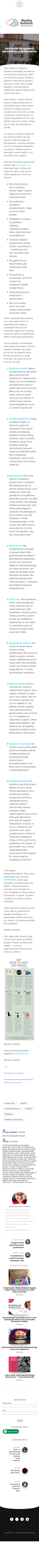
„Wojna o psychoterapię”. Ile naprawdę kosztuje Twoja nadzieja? (14, 1454)
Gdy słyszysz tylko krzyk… (15, 1471)
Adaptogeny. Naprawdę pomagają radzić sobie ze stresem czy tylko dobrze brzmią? (19, 1290)
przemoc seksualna (14, 1119)
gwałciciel (10, 1103)
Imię (4, 1410)
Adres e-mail (7, 1403)
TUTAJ (18, 1053)
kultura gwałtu (12, 1108)
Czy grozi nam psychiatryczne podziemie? (17, 1245)
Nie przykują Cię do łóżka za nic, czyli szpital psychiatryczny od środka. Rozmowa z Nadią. (19, 1319)
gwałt (24, 1103)
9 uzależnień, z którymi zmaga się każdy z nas (17, 1258)
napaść (29, 1108)
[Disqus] (19, 1155)
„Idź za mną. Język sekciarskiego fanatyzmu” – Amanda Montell (19, 1376)
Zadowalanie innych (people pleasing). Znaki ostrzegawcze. (19, 1348)
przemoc (9, 1114)
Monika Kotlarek (19, 1206)
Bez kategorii (19, 44)
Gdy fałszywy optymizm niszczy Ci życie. (15, 1487)
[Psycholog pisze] (19, 24)
